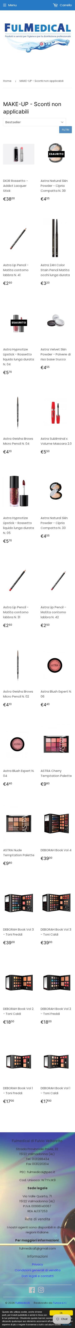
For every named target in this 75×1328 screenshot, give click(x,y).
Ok (61, 1312)
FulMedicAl (22, 1303)
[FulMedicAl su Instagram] (41, 1291)
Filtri (65, 129)
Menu (12, 5)
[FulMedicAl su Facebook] (32, 1291)
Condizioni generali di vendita (37, 1270)
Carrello (65, 5)
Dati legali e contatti (38, 1276)
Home (7, 81)
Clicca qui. (67, 1324)
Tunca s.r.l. (60, 1303)
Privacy (37, 1264)
